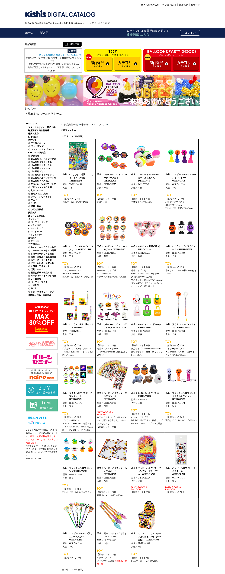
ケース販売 (33, 285)
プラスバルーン (38, 143)
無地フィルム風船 (39, 193)
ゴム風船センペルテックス (43, 159)
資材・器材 (36, 206)
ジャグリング (37, 146)
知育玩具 (32, 238)
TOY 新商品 (34, 244)
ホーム (29, 32)
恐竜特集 (32, 140)
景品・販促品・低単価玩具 (43, 257)
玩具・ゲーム (37, 269)
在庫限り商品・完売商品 (39, 294)
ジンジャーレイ (35, 231)
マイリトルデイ (35, 234)
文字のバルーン (38, 190)
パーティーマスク (39, 282)
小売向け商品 (37, 209)
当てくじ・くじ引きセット (43, 260)
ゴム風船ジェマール (40, 168)
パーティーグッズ (39, 222)
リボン (34, 203)
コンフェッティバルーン (42, 149)
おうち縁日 (33, 137)
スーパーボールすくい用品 (43, 250)
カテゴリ (31, 123)
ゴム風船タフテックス (41, 162)
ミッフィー (33, 219)
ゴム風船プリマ (38, 171)
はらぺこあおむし (36, 216)
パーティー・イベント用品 (43, 276)
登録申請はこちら (138, 34)
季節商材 (35, 155)
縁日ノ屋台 (33, 133)
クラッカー (36, 241)
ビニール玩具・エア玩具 (42, 263)
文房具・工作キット (40, 266)
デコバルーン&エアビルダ (43, 184)
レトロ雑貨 (36, 279)
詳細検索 (73, 44)
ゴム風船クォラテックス (42, 174)
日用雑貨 (32, 212)
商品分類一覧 (71, 124)
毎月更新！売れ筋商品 (38, 130)
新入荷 (44, 32)
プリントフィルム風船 (41, 187)
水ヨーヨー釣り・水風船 (42, 253)
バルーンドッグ (35, 228)
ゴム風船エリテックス (41, 165)
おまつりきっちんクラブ (42, 291)
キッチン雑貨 (34, 225)
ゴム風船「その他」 (40, 181)
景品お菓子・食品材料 (41, 272)
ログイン (190, 32)
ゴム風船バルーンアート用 (43, 178)
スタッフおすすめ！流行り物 (42, 127)
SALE (33, 288)
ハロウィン (99, 124)
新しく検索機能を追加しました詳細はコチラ (60, 55)
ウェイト (35, 200)
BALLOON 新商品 (37, 152)
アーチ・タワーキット (41, 197)
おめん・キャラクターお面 (43, 247)
